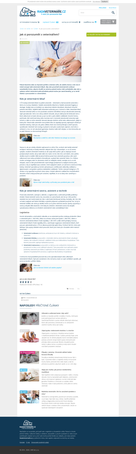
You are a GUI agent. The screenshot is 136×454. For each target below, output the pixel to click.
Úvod (22, 29)
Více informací (96, 1)
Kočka (28, 29)
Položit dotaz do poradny (99, 34)
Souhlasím (105, 1)
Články (35, 29)
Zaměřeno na (89, 22)
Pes (78, 289)
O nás (28, 442)
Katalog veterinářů (70, 22)
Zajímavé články (49, 22)
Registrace (112, 8)
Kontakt (22, 442)
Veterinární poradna (29, 22)
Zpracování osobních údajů (40, 442)
